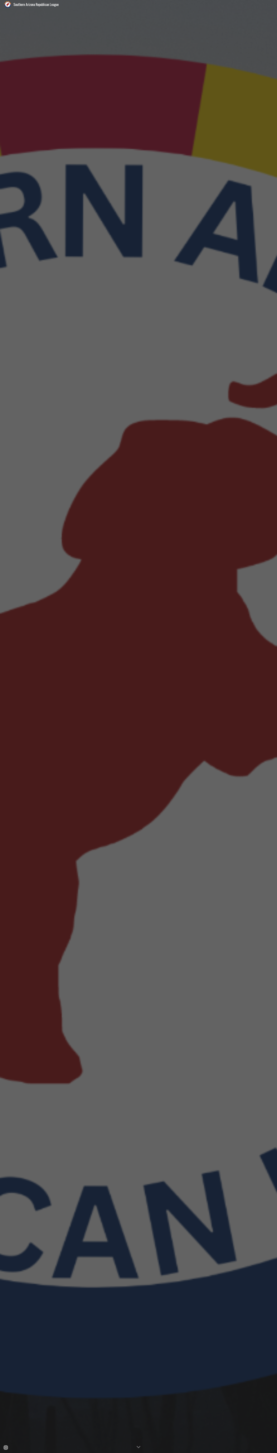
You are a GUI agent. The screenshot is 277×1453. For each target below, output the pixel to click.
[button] (138, 1447)
